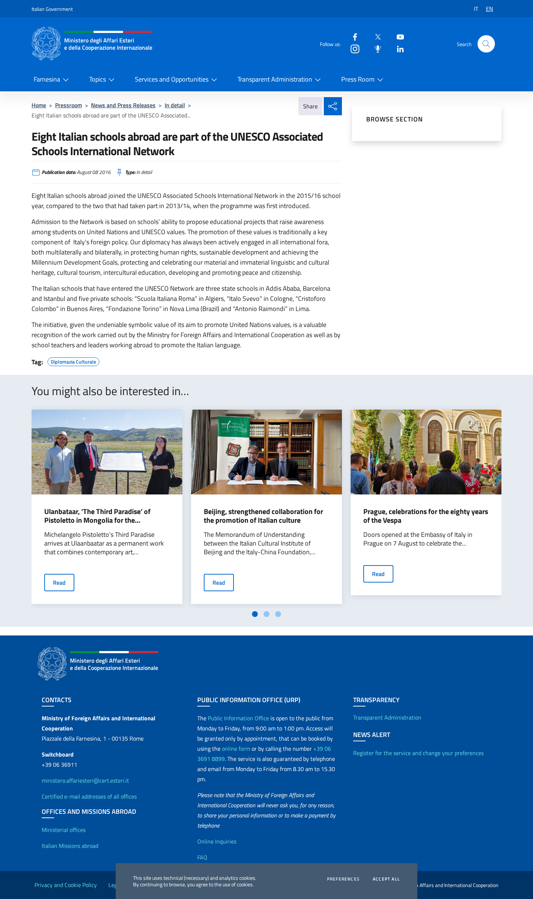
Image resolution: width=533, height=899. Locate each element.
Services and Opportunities (171, 79)
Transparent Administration (274, 79)
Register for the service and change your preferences (418, 753)
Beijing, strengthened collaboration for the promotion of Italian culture (263, 516)
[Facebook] (352, 36)
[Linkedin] (397, 48)
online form (236, 748)
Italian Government (52, 9)
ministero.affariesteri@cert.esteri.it (85, 780)
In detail (175, 105)
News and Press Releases (123, 105)
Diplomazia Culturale (73, 361)
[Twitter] (375, 36)
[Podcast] (375, 48)
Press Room (358, 79)
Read (59, 582)
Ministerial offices (64, 829)
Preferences (343, 879)
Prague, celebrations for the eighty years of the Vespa (425, 516)
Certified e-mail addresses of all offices (89, 796)
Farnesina (47, 79)
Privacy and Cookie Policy (65, 885)
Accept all (386, 879)
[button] (486, 44)
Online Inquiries (216, 841)
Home (39, 105)
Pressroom (68, 105)
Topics (97, 79)
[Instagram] (352, 48)
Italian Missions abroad (70, 845)
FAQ (202, 857)
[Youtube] (397, 36)
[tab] (255, 614)
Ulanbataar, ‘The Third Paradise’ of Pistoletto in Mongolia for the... (97, 516)
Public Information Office (238, 718)
